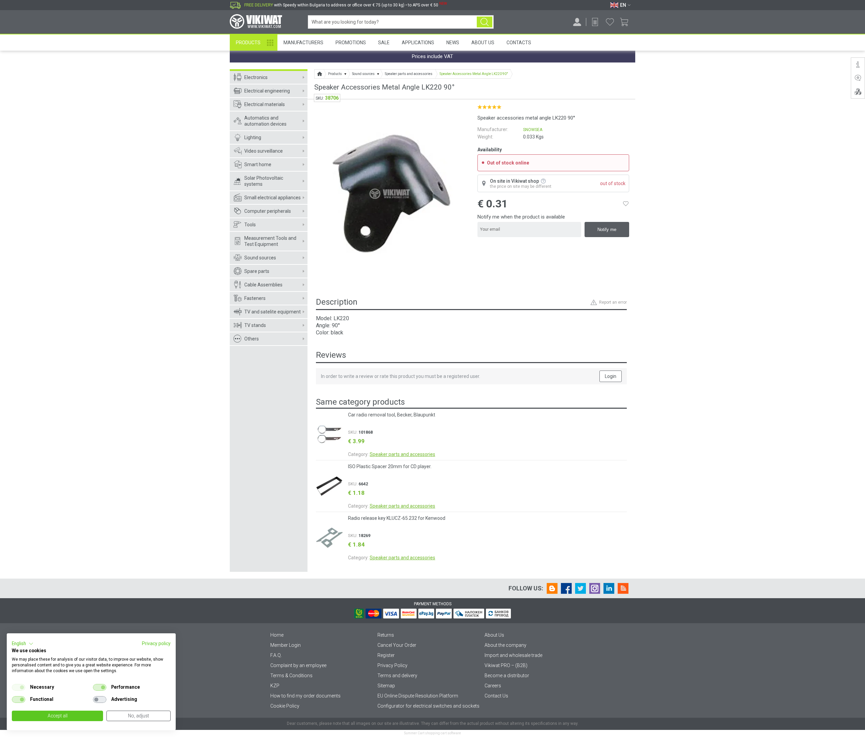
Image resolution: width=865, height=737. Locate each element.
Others (251, 338)
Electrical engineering (267, 91)
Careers (493, 685)
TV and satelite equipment (272, 311)
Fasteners (255, 298)
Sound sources (260, 257)
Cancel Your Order (396, 645)
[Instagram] (594, 588)
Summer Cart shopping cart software (432, 733)
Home (276, 635)
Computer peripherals (267, 211)
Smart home (257, 164)
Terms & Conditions (291, 675)
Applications (418, 42)
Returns (385, 635)
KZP (274, 685)
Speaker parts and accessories (402, 454)
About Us (482, 42)
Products (248, 42)
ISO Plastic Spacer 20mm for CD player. (389, 466)
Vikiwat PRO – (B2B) (506, 665)
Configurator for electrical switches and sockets (428, 706)
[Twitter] (580, 588)
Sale (384, 42)
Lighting (252, 137)
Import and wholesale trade (513, 655)
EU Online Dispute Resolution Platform (417, 695)
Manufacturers (303, 42)
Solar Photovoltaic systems (263, 181)
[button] (22, 644)
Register (386, 655)
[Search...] (484, 22)
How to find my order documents (305, 695)
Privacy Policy (392, 665)
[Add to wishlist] (625, 203)
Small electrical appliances (272, 197)
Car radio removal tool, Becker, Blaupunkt (391, 414)
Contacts (518, 42)
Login (610, 376)
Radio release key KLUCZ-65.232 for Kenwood (396, 518)
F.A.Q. (276, 655)
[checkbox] (18, 687)
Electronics (256, 77)
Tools (250, 224)
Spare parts (256, 271)
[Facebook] (566, 588)
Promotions (351, 42)
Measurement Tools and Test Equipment (270, 241)
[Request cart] (595, 22)
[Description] (858, 64)
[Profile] (577, 22)
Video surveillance (263, 151)
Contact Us (496, 695)
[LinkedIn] (608, 588)
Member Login (285, 645)
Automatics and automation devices (265, 121)
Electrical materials (264, 104)
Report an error (613, 302)
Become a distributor (507, 675)
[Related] (858, 91)
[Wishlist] (610, 22)
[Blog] (552, 588)
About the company (505, 645)
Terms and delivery (397, 675)
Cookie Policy (284, 706)
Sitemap (386, 685)
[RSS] (623, 588)
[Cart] (626, 22)
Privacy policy (156, 643)
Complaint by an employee (298, 665)
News (452, 42)
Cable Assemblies (263, 284)
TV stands (255, 325)
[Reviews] (858, 78)
